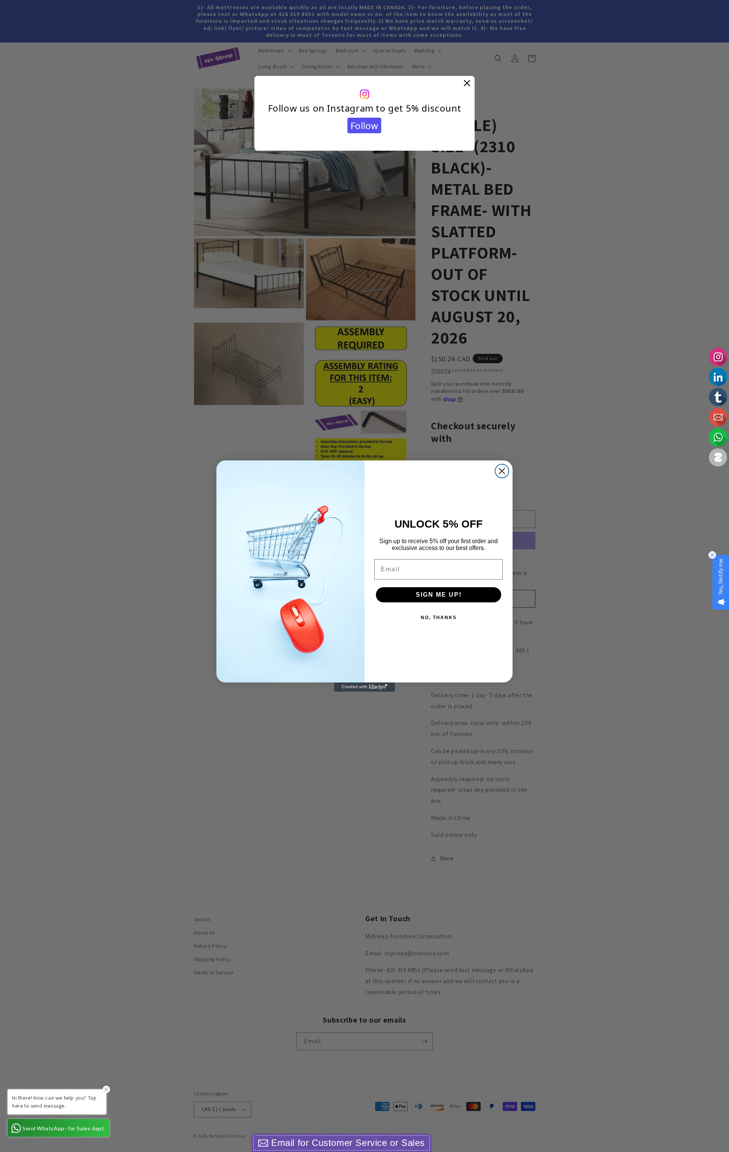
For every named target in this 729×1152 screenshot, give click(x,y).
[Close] (467, 83)
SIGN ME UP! (439, 594)
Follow (364, 125)
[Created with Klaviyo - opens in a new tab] (364, 687)
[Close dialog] (502, 471)
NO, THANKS (439, 617)
